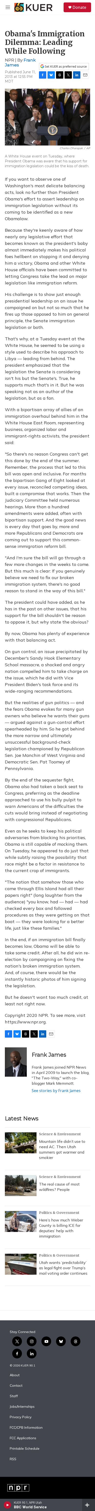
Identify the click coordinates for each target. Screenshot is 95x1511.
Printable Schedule (24, 1449)
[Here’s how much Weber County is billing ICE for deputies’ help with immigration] (21, 1221)
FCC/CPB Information (26, 1428)
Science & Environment (60, 1134)
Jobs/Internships (22, 1407)
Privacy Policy (20, 1417)
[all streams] (88, 1505)
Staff (14, 1396)
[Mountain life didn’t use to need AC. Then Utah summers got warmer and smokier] (21, 1142)
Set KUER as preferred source (65, 66)
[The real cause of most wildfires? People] (21, 1185)
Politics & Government (59, 1212)
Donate (79, 7)
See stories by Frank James (56, 1090)
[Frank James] (16, 1062)
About (14, 1375)
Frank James (49, 1055)
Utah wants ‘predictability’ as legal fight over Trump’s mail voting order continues (63, 1268)
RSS (13, 1459)
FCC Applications (23, 1438)
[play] (7, 1504)
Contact (16, 1386)
